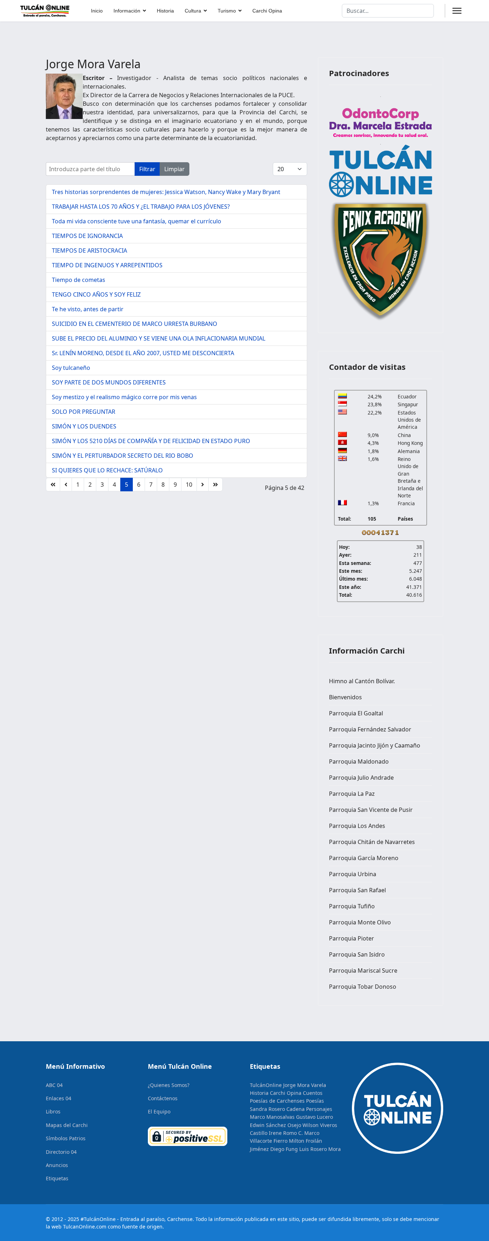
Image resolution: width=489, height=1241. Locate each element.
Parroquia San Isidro (357, 954)
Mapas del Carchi (67, 1125)
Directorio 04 (61, 1151)
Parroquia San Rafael (357, 890)
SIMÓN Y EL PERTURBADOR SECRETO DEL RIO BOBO (122, 456)
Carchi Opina (267, 11)
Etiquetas (57, 1178)
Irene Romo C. (286, 1133)
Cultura (193, 11)
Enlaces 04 (58, 1098)
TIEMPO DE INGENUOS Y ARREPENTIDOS (107, 265)
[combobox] (388, 11)
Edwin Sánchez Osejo (275, 1125)
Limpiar (174, 169)
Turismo (227, 11)
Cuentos (313, 1092)
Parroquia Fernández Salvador (370, 729)
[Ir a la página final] (215, 484)
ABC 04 (54, 1085)
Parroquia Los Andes (357, 826)
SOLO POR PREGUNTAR (83, 412)
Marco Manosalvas (272, 1116)
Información (126, 11)
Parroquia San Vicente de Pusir (371, 810)
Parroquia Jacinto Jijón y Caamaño (374, 745)
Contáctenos (163, 1098)
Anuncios (57, 1165)
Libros (53, 1111)
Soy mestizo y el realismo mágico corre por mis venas (124, 397)
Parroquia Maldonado (359, 761)
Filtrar (147, 169)
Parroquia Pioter (351, 938)
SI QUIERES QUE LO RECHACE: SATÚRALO (107, 470)
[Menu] (456, 10)
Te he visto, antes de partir (88, 309)
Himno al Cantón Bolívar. (362, 681)
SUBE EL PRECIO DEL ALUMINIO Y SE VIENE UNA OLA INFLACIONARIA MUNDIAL (158, 338)
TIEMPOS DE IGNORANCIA (87, 236)
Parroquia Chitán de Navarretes (372, 842)
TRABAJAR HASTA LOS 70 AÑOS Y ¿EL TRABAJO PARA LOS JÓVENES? (141, 206)
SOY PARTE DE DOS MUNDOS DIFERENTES (109, 382)
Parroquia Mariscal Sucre (363, 970)
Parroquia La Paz (352, 794)
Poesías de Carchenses (277, 1100)
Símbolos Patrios (66, 1138)
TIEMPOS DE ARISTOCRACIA (89, 250)
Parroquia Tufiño (352, 906)
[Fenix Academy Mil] (380, 259)
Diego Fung (284, 1149)
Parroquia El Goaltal (356, 713)
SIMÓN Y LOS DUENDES (84, 426)
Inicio (97, 11)
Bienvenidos (345, 697)
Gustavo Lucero (314, 1116)
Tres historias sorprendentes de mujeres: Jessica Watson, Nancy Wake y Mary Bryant (166, 192)
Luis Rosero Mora (320, 1149)
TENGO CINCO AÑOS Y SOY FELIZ (96, 294)
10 (189, 484)
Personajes (319, 1109)
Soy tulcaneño (71, 368)
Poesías (315, 1100)
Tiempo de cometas (78, 280)
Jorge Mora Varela (304, 1085)
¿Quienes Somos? (168, 1085)
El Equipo (159, 1111)
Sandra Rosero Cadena (277, 1109)
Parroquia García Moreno (363, 858)
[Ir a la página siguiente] (203, 484)
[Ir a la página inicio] (53, 484)
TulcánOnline (266, 1085)
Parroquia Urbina (352, 874)
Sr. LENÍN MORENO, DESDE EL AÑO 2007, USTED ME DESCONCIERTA (143, 353)
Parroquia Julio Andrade (361, 777)
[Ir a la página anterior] (66, 484)
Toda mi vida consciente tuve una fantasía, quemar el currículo (136, 221)
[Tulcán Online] (380, 171)
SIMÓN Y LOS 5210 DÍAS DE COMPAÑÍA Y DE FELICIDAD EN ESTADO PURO (151, 441)
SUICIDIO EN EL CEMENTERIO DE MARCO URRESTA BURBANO (134, 324)
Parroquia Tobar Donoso (362, 987)
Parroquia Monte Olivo (360, 922)
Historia (165, 11)
